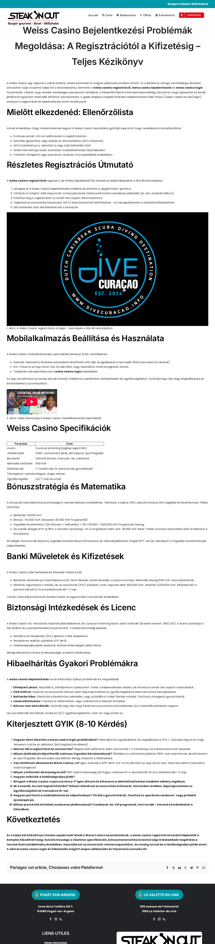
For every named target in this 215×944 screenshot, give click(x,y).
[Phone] (60, 919)
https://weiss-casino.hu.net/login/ (178, 97)
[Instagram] (55, 919)
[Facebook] (50, 919)
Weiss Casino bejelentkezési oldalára (57, 189)
